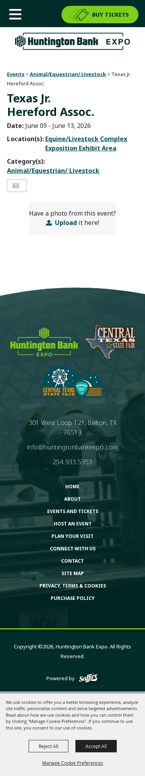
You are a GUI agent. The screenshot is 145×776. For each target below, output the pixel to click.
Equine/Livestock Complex (86, 139)
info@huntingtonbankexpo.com (72, 447)
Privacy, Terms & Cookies (72, 585)
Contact (72, 561)
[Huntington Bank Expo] (73, 41)
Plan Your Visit (72, 536)
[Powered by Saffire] (88, 678)
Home (72, 486)
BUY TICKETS (110, 14)
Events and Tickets (72, 511)
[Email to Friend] (15, 185)
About (72, 499)
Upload (66, 222)
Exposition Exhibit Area (80, 148)
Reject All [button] (48, 746)
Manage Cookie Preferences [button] (72, 763)
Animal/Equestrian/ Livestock (68, 74)
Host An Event (73, 523)
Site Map (72, 573)
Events (15, 74)
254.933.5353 (72, 462)
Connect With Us (73, 548)
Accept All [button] (96, 746)
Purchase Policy (73, 598)
